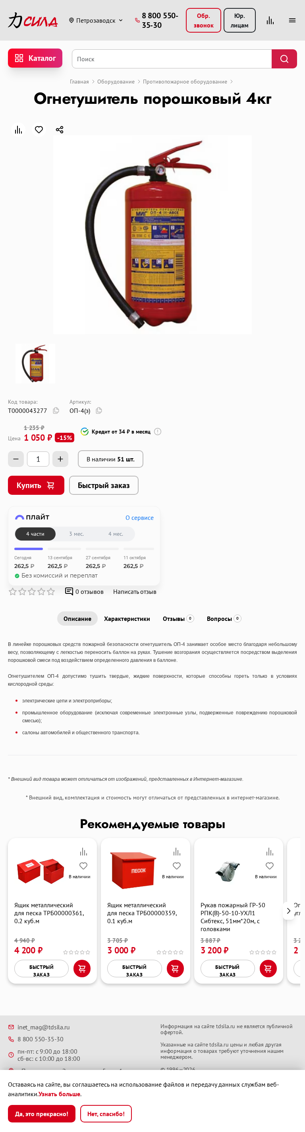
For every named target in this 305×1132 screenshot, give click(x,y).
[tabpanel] (152, 711)
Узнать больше (59, 1094)
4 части (35, 533)
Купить (29, 485)
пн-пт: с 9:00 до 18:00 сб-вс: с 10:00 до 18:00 (48, 1055)
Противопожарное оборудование (185, 81)
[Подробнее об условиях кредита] (158, 432)
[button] (289, 911)
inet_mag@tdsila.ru (43, 1027)
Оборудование (116, 81)
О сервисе (139, 517)
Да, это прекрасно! (41, 1114)
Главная (79, 81)
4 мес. (115, 533)
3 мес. (76, 533)
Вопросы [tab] (223, 618)
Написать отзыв (134, 591)
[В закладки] (39, 130)
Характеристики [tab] (127, 618)
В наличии (111, 459)
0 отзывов (89, 591)
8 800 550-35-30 (40, 1039)
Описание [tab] (77, 618)
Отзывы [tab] (177, 618)
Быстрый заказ (104, 485)
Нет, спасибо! (106, 1114)
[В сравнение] (18, 130)
